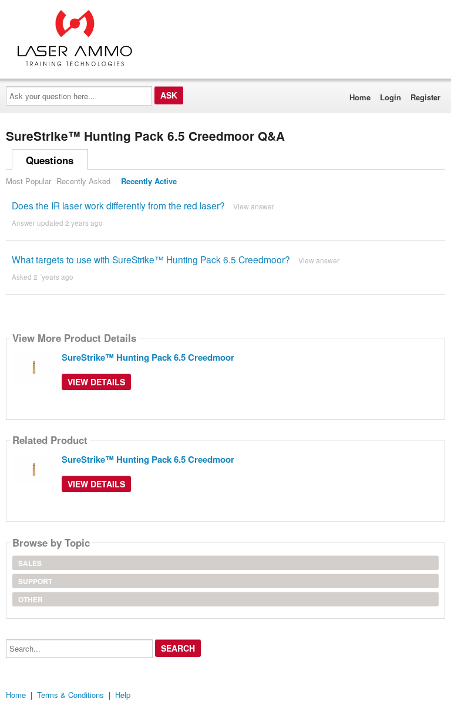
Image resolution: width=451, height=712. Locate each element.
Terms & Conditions (70, 694)
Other (30, 599)
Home (360, 97)
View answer (253, 206)
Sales (30, 563)
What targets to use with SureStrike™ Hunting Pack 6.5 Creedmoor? (151, 259)
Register (425, 97)
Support (35, 581)
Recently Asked (83, 181)
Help (122, 694)
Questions (49, 160)
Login (390, 97)
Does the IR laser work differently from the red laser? (118, 205)
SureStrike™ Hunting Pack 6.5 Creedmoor (148, 357)
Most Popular (28, 181)
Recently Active (149, 181)
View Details (96, 382)
